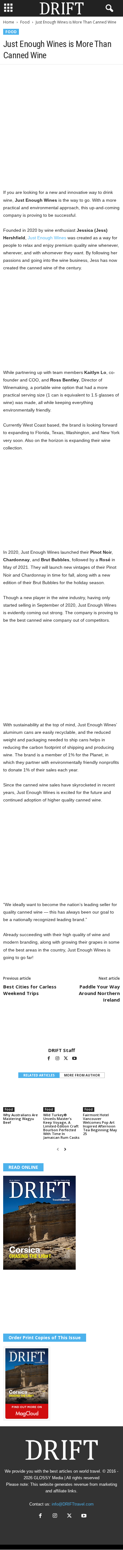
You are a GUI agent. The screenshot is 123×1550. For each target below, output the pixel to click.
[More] (96, 74)
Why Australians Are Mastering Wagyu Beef (20, 1118)
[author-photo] (61, 1029)
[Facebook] (9, 74)
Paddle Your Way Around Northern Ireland (99, 993)
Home (8, 22)
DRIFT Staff (61, 1050)
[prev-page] (58, 1149)
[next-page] (65, 1149)
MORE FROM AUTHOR (82, 1075)
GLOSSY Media (48, 1477)
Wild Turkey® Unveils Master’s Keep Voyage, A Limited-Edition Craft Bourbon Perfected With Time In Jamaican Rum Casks (61, 1126)
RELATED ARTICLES (39, 1075)
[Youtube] (74, 1059)
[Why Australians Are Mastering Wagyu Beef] (21, 1098)
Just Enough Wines (47, 237)
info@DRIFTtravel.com (73, 1504)
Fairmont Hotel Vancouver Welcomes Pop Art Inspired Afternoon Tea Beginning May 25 (100, 1124)
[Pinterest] (38, 74)
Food (25, 22)
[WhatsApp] (53, 74)
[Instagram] (58, 1059)
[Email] (82, 74)
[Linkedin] (67, 74)
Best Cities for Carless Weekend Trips (29, 989)
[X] (24, 74)
